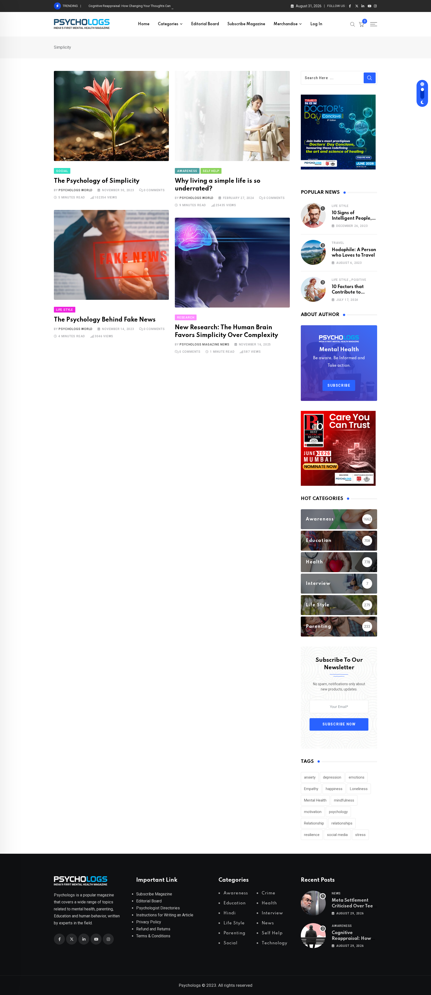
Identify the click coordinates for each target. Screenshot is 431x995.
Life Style (340, 206)
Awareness (342, 926)
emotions (356, 777)
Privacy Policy (148, 922)
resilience (312, 834)
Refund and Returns (153, 929)
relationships (341, 823)
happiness (334, 789)
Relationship (314, 823)
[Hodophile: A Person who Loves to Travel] (313, 252)
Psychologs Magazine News (204, 344)
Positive (358, 280)
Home (143, 24)
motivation (313, 812)
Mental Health (315, 800)
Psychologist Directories (158, 908)
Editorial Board (205, 24)
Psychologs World (76, 190)
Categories (168, 24)
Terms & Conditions (153, 936)
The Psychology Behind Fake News (105, 320)
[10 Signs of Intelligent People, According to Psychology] (313, 215)
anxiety (310, 777)
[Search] (352, 24)
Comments (154, 190)
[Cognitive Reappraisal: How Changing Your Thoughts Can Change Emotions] (313, 935)
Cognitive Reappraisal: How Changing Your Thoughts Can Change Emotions (143, 6)
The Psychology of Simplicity (96, 181)
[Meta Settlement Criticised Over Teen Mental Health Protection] (313, 903)
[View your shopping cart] (361, 24)
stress (360, 834)
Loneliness (359, 789)
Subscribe (338, 385)
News (336, 893)
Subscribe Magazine (246, 24)
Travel (338, 243)
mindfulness (344, 800)
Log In (316, 24)
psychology (338, 812)
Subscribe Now (339, 724)
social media (337, 834)
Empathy (311, 789)
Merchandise (286, 24)
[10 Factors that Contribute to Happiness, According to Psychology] (313, 289)
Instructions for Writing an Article (164, 915)
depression (332, 777)
